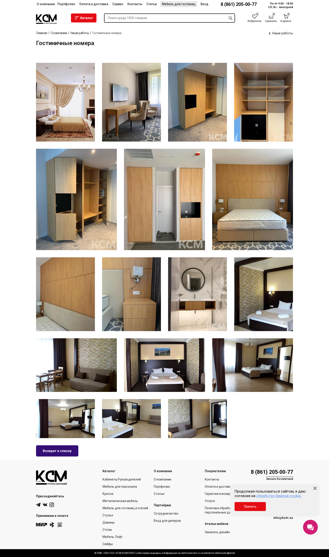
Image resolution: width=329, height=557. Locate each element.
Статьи (151, 4)
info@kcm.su (283, 518)
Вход (204, 4)
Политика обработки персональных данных (221, 510)
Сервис (117, 4)
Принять (250, 506)
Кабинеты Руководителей (122, 479)
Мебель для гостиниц (178, 4)
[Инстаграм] (51, 504)
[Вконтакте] (45, 504)
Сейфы (108, 544)
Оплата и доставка (93, 4)
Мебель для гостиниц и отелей (125, 508)
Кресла (108, 494)
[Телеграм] (38, 504)
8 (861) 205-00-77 (239, 4)
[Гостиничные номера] (65, 102)
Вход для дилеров (167, 520)
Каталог (86, 18)
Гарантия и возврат (219, 494)
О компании (46, 4)
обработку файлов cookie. (279, 496)
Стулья (108, 515)
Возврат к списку (57, 451)
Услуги (210, 501)
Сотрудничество (166, 513)
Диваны (109, 522)
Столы (107, 529)
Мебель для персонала (120, 486)
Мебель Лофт (113, 537)
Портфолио (66, 4)
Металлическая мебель (120, 501)
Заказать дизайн (217, 532)
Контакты (134, 4)
